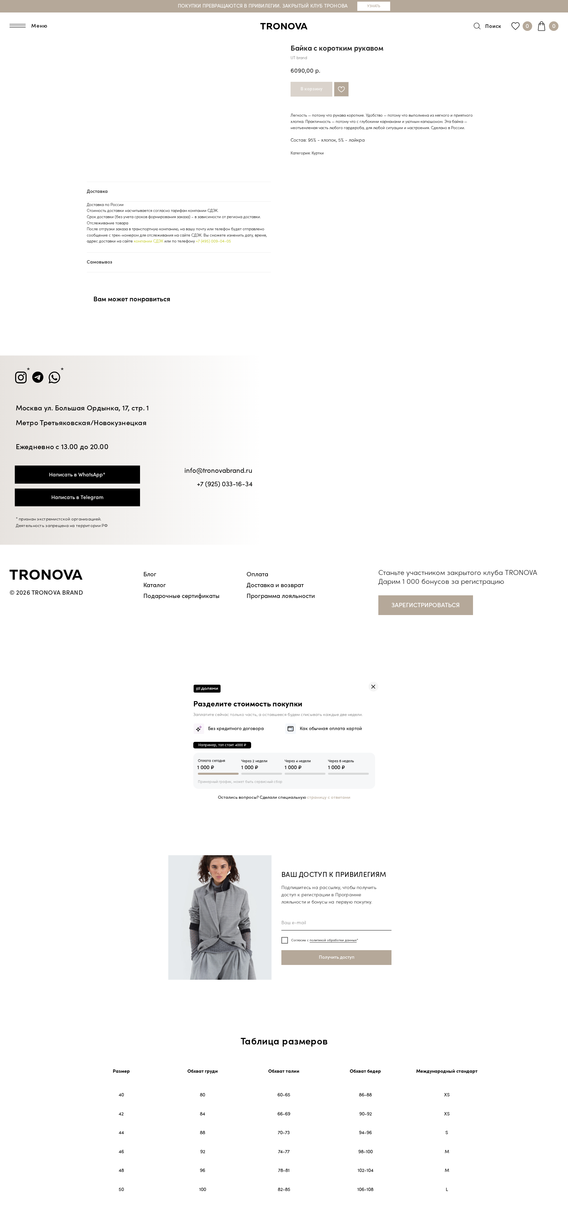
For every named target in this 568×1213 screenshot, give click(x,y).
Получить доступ (336, 957)
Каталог (154, 585)
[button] (425, 605)
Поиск (493, 26)
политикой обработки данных (333, 940)
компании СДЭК (148, 241)
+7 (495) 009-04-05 (213, 241)
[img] (373, 687)
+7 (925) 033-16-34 (224, 484)
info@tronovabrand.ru (218, 470)
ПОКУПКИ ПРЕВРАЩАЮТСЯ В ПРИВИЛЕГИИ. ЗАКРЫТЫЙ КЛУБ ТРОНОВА (262, 6)
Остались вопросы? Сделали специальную (284, 797)
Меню (39, 26)
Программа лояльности (281, 596)
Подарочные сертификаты (181, 596)
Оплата (257, 574)
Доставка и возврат (275, 585)
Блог (149, 574)
